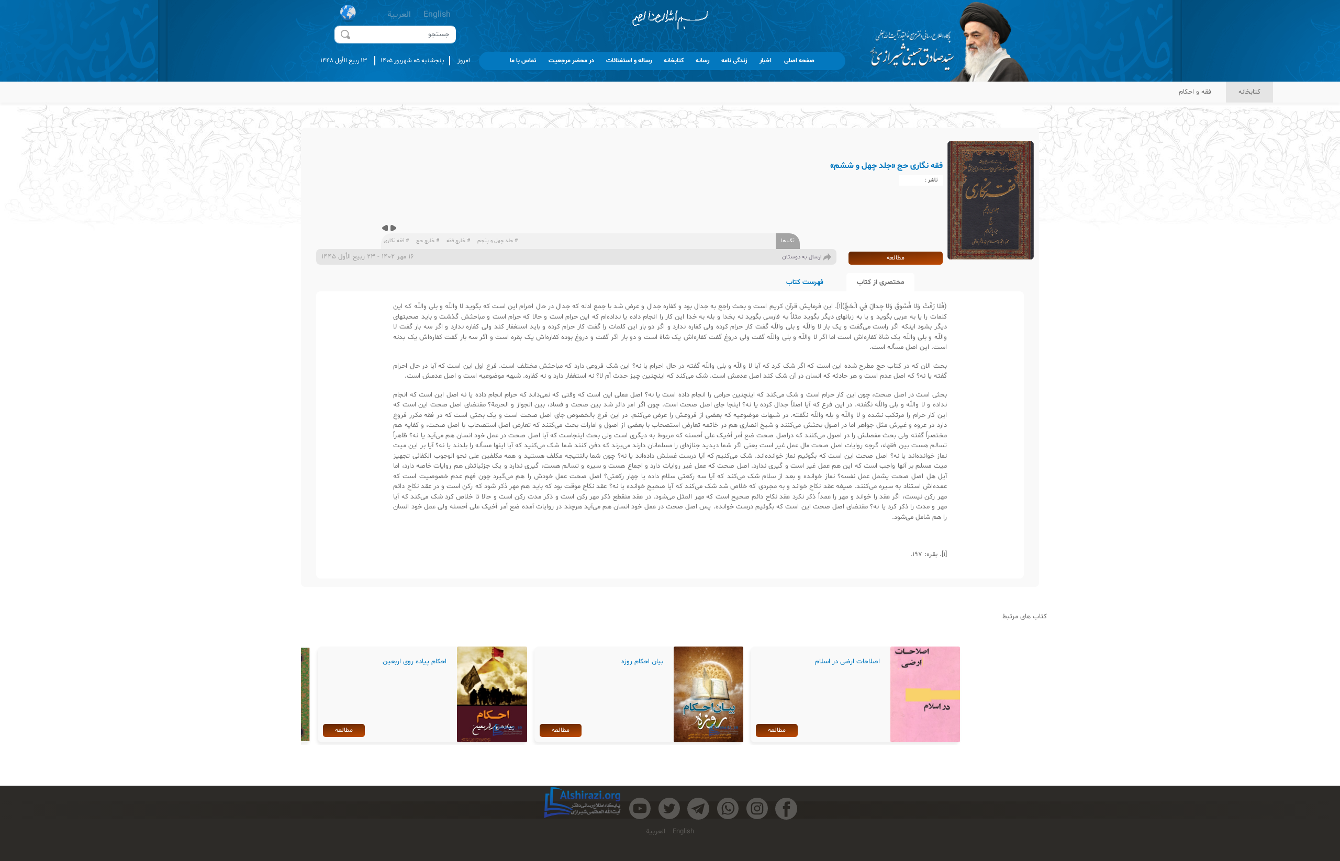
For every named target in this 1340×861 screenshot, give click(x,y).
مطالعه (895, 258)
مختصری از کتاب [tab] (880, 282)
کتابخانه (1249, 92)
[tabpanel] (670, 435)
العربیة (399, 14)
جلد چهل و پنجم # (497, 240)
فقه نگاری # (396, 240)
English (437, 14)
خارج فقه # (458, 240)
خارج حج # (427, 240)
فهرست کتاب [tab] (804, 282)
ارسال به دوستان (801, 257)
